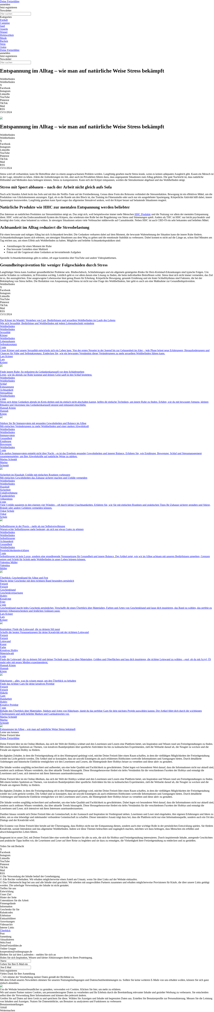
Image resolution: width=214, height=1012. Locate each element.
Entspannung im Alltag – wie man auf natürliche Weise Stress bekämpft (37, 729)
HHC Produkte (143, 214)
